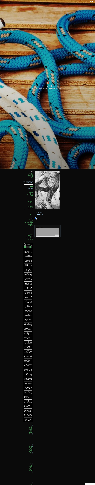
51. (27, 289)
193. (27, 405)
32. (28, 273)
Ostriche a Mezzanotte (30, 175)
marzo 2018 (31, 464)
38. (27, 278)
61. (27, 297)
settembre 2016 (30, 481)
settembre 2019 (30, 448)
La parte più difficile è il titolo (30, 235)
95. (27, 325)
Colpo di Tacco (31, 236)
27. (27, 269)
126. (27, 350)
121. (27, 346)
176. (27, 391)
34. (27, 275)
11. (27, 256)
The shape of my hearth (30, 213)
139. (27, 361)
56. (27, 293)
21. (28, 264)
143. (28, 364)
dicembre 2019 (30, 445)
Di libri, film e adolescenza (30, 194)
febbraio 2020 (30, 444)
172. (27, 388)
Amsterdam (31, 197)
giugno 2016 (30, 484)
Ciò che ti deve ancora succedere (29, 237)
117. (27, 343)
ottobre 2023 (30, 430)
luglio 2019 (31, 450)
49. (27, 287)
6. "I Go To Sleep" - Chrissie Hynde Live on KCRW (27, 252)
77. (27, 310)
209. (27, 418)
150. (27, 370)
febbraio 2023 (30, 432)
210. (28, 419)
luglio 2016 (31, 483)
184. (27, 398)
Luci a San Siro (31, 202)
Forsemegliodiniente (30, 227)
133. (27, 356)
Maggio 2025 (30, 425)
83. (28, 315)
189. (27, 402)
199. (27, 410)
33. (27, 274)
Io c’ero (32, 215)
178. (27, 393)
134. (27, 357)
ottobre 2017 (30, 469)
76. (28, 309)
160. (27, 378)
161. (27, 379)
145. (27, 366)
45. (28, 284)
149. (27, 369)
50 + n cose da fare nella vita (30, 206)
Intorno (32, 238)
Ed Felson (32, 223)
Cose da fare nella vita (30, 174)
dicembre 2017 (30, 467)
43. (27, 282)
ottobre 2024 (30, 427)
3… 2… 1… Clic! (47, 86)
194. (27, 406)
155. (28, 374)
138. (27, 360)
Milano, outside (31, 192)
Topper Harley (31, 225)
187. (27, 400)
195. (27, 407)
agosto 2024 (30, 428)
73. (28, 307)
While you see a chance (30, 208)
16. (27, 260)
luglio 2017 (31, 472)
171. (27, 387)
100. (27, 329)
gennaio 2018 (30, 466)
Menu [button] (93, 1)
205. (27, 415)
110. (27, 337)
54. (27, 291)
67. (29, 302)
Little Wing (31, 207)
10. (27, 255)
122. (27, 347)
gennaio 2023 (30, 433)
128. (27, 352)
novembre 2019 (30, 446)
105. (27, 333)
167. (27, 384)
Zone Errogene (31, 220)
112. (27, 339)
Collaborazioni (31, 176)
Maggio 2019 (30, 452)
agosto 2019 (30, 449)
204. (27, 414)
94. (27, 324)
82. (27, 314)
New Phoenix (31, 221)
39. (27, 279)
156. (28, 375)
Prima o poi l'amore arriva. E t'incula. (29, 222)
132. (27, 355)
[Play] (25, 247)
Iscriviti (31, 186)
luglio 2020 (31, 443)
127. (28, 351)
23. (27, 266)
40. (27, 280)
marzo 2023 (31, 431)
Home (32, 172)
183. (27, 397)
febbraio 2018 (30, 465)
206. (27, 416)
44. (27, 283)
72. (28, 306)
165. (27, 382)
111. (27, 338)
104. (27, 332)
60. (27, 296)
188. (27, 401)
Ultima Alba (31, 214)
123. (27, 348)
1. (27, 248)
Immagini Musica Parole (30, 173)
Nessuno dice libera (30, 224)
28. (27, 270)
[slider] (31, 246)
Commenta (56, 235)
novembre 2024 (30, 426)
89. (27, 320)
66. (27, 301)
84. (27, 316)
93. (27, 323)
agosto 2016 (30, 482)
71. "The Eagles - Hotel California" (27, 305)
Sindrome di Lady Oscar (30, 239)
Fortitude (32, 195)
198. (27, 409)
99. (27, 328)
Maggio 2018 (30, 462)
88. (28, 319)
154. (28, 373)
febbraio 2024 (30, 429)
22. (27, 265)
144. (27, 365)
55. (27, 292)
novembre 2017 (30, 468)
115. (27, 341)
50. (28, 288)
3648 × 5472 (42, 212)
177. (27, 392)
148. (27, 368)
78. (28, 311)
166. (28, 383)
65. (27, 300)
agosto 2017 (30, 471)
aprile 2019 (31, 453)
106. (27, 334)
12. (27, 257)
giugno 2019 (30, 451)
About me (32, 177)
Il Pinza (32, 226)
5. (27, 251)
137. (27, 359)
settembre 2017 (30, 470)
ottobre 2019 (30, 447)
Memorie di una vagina (30, 219)
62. (28, 298)
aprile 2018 (31, 463)
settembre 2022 (30, 434)
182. (27, 396)
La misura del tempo (30, 193)
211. (27, 420)
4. (27, 250)
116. (29, 342)
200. (27, 411)
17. (27, 261)
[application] (28, 247)
